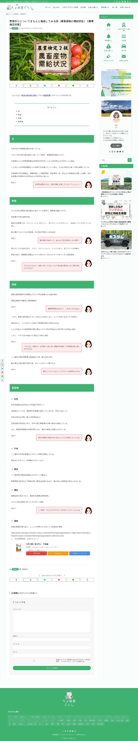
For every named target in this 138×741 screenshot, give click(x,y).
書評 (127, 720)
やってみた (51, 717)
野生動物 (100, 724)
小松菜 (100, 720)
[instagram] (117, 1)
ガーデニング (78, 717)
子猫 (85, 720)
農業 (74, 724)
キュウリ (88, 717)
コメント (17, 609)
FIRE (15, 717)
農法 (88, 724)
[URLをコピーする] (87, 85)
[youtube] (125, 1)
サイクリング (98, 717)
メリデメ (52, 720)
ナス (29, 720)
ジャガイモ (108, 717)
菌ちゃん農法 (66, 724)
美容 (47, 724)
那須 (93, 724)
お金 (44, 717)
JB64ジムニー (24, 717)
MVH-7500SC (36, 717)
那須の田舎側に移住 (29, 95)
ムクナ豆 (44, 720)
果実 (20, 118)
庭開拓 (106, 720)
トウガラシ (21, 720)
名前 (15, 636)
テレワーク (12, 720)
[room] (120, 1)
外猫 (79, 720)
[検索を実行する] (130, 160)
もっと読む (116, 145)
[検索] (130, 1)
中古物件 (61, 720)
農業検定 (14, 28)
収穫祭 (68, 720)
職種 (52, 724)
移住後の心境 (32, 724)
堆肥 (74, 720)
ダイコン (125, 717)
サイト (15, 652)
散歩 (112, 720)
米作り (41, 724)
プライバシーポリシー (68, 734)
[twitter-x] (114, 1)
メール (16, 644)
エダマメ (61, 717)
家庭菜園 (46, 95)
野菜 (20, 115)
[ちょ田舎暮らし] (19, 7)
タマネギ (117, 717)
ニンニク (36, 720)
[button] (16, 85)
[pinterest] (122, 1)
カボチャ (69, 717)
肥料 (58, 724)
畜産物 (20, 121)
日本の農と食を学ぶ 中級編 (37, 544)
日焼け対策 (120, 720)
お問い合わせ (81, 734)
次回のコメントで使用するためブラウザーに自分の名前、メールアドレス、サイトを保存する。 (73, 660)
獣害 (14, 724)
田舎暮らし (21, 724)
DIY (10, 717)
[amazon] (127, 1)
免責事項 (55, 734)
